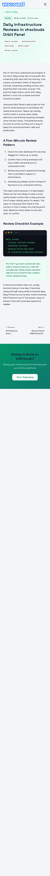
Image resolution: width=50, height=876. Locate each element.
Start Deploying (25, 377)
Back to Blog (12, 12)
